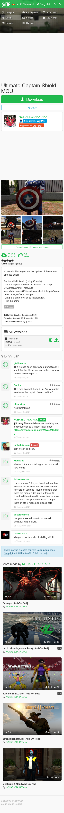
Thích (26, 257)
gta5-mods (20, 363)
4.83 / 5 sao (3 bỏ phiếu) (11, 264)
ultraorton (19, 404)
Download (34, 99)
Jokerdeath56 (21, 479)
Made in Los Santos (11, 803)
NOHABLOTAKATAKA (33, 117)
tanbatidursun (22, 445)
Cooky (17, 385)
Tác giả (42, 420)
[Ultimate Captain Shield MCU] (32, 197)
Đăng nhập (43, 549)
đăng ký (8, 553)
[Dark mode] (55, 4)
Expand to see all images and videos (32, 246)
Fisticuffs (19, 460)
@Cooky (18, 423)
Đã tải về (12, 257)
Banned (34, 445)
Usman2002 (20, 533)
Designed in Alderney (12, 800)
